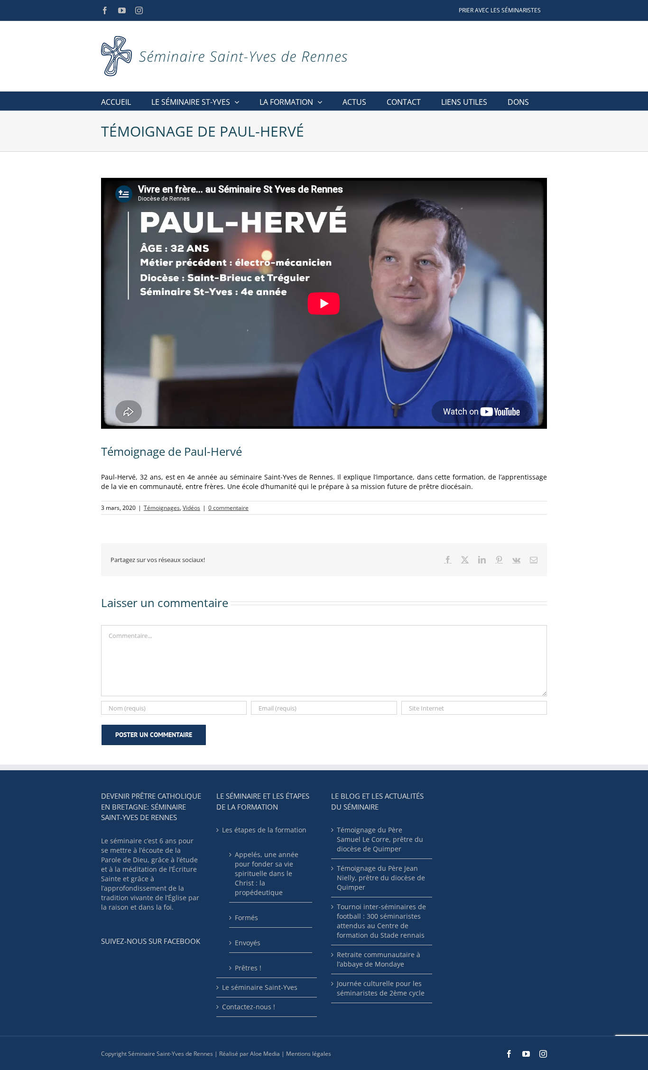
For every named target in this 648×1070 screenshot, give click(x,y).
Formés (246, 917)
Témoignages (162, 508)
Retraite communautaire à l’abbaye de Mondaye (378, 959)
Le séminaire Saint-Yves (259, 987)
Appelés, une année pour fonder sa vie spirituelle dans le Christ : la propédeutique (266, 873)
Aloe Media (265, 1054)
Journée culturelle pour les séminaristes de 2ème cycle (381, 988)
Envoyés (247, 942)
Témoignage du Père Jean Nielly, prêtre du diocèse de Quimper (381, 878)
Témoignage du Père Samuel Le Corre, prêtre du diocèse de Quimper (380, 839)
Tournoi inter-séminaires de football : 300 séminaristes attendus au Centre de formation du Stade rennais (381, 921)
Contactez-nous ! (248, 1006)
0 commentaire (228, 508)
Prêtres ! (248, 967)
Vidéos (191, 508)
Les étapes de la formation (264, 829)
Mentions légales (308, 1054)
